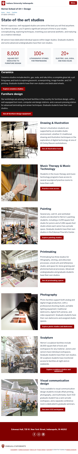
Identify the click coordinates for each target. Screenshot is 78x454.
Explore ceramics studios (13, 89)
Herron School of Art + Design (16, 9)
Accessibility (13, 450)
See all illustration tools (51, 149)
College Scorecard (23, 450)
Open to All (33, 450)
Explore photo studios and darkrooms (57, 326)
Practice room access (50, 189)
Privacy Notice (41, 450)
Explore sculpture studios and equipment (59, 370)
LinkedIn (43, 434)
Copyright (49, 450)
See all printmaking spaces (53, 280)
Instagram (39, 434)
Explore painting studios (52, 238)
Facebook (34, 434)
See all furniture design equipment (17, 114)
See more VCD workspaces (52, 409)
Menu (73, 3)
